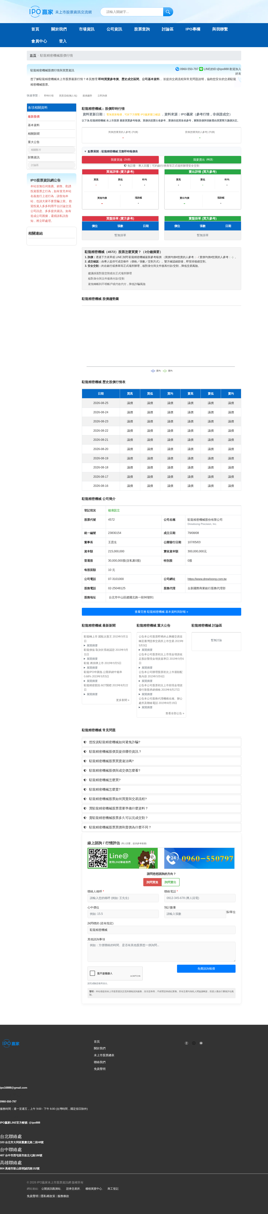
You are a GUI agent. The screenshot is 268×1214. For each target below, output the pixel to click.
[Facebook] (186, 1042)
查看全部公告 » (175, 713)
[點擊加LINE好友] (123, 858)
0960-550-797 (8, 1101)
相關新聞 (34, 133)
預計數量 (170, 907)
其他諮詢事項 (96, 939)
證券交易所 (73, 1188)
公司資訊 (114, 29)
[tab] (161, 742)
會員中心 (39, 41)
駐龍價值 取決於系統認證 (99, 649)
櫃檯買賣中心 (94, 1188)
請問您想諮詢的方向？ (161, 873)
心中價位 (93, 907)
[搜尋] (168, 11)
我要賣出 (203, 159)
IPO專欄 (193, 29)
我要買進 (121, 159)
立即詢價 (102, 95)
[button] (161, 742)
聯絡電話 (170, 891)
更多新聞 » (122, 700)
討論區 (168, 29)
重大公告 (34, 142)
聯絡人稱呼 (95, 891)
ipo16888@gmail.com (13, 1087)
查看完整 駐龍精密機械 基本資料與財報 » (161, 611)
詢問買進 (152, 882)
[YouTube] (201, 1042)
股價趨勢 (87, 95)
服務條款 (63, 1196)
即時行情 (49, 95)
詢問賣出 (170, 882)
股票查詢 (142, 29)
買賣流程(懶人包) (68, 95)
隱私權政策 (48, 1196)
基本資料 (34, 125)
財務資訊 (34, 157)
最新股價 (34, 116)
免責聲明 (100, 1068)
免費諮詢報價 (206, 968)
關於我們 (100, 1048)
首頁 (35, 29)
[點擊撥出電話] (199, 858)
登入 (63, 41)
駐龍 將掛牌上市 (94, 663)
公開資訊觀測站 (51, 1188)
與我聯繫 (220, 29)
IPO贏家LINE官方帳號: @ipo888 (20, 1122)
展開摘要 (92, 645)
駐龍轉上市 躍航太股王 (98, 636)
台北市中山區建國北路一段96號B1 (131, 597)
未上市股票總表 (104, 1055)
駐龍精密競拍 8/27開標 (98, 685)
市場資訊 (87, 29)
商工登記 (113, 1188)
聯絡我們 (100, 1062)
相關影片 (36, 149)
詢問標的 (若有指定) (100, 923)
